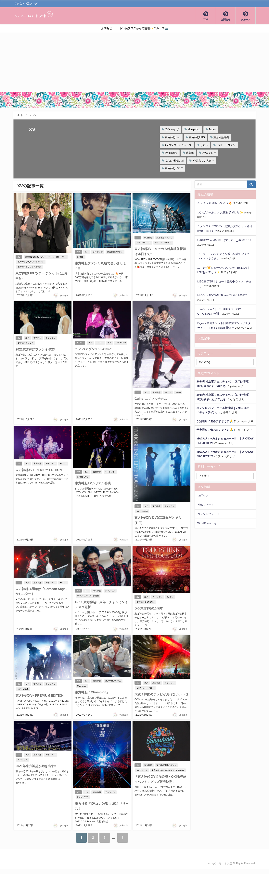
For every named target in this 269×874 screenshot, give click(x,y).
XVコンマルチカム (163, 242)
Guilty (178, 392)
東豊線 (190, 152)
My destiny (171, 152)
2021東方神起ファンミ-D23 (35, 349)
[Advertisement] (134, 62)
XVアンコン (142, 770)
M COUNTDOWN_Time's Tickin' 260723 (222, 295)
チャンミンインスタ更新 (88, 595)
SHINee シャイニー (145, 688)
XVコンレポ (209, 152)
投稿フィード (205, 504)
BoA (109, 342)
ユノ (87, 252)
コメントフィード (208, 514)
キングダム (23, 760)
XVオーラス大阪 (226, 145)
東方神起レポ (172, 137)
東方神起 (148, 237)
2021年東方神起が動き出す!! (36, 765)
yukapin (64, 295)
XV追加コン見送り (203, 160)
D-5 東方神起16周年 (148, 608)
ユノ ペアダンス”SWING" (93, 349)
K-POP (80, 342)
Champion (81, 686)
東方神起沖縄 (221, 137)
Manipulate (194, 129)
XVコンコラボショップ (178, 145)
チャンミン (98, 252)
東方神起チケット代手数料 (29, 267)
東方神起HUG (197, 137)
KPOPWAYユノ (144, 242)
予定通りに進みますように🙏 (215, 421)
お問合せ (106, 28)
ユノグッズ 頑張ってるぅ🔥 (214, 203)
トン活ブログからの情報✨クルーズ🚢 (144, 28)
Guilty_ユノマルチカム (150, 398)
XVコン (80, 257)
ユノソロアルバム (113, 681)
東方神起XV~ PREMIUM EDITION (40, 695)
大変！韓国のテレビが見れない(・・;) (161, 694)
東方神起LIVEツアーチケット (31, 262)
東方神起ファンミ (115, 252)
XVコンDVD (82, 477)
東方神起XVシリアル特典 (93, 483)
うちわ (204, 145)
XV (19, 257)
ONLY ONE (121, 342)
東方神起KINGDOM (145, 602)
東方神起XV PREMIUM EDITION (39, 469)
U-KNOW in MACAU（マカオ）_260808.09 (224, 240)
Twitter (212, 129)
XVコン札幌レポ (174, 160)
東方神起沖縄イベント (166, 765)
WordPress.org (206, 523)
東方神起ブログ (174, 168)
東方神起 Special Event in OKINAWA (168, 770)
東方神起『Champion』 (92, 692)
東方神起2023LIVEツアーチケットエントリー (45, 257)
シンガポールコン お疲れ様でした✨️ (220, 212)
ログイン (202, 495)
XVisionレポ (172, 129)
